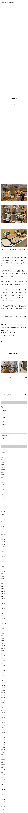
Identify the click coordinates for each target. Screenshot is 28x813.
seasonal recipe (7, 435)
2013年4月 (3, 799)
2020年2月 (3, 643)
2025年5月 (3, 487)
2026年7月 (3, 452)
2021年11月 (3, 591)
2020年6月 (3, 633)
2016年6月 (3, 740)
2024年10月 (3, 504)
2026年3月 (3, 462)
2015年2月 (3, 779)
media (4, 417)
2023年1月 (3, 556)
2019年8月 (3, 658)
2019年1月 (3, 675)
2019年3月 (3, 670)
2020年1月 (3, 645)
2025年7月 (3, 482)
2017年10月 (3, 707)
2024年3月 (3, 521)
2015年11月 (3, 757)
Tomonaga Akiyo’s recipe (9, 438)
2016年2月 (3, 749)
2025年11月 (3, 472)
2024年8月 (3, 509)
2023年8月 (3, 539)
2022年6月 (3, 573)
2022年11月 (3, 561)
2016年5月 (3, 742)
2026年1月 (3, 467)
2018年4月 (3, 695)
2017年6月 (3, 715)
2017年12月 (3, 705)
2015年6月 (3, 769)
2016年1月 (3, 752)
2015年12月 (3, 754)
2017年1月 (3, 725)
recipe (2, 431)
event (4, 414)
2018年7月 (3, 688)
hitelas (9, 377)
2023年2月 (3, 554)
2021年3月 (3, 611)
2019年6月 (3, 663)
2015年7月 (3, 767)
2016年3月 (3, 747)
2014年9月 (3, 792)
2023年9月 (3, 536)
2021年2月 (3, 613)
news (2, 428)
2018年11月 (3, 680)
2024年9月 (3, 507)
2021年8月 (3, 598)
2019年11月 (3, 650)
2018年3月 (3, 697)
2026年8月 (3, 450)
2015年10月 (3, 759)
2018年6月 (3, 690)
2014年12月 (3, 784)
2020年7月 (3, 631)
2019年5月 (3, 665)
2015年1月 (3, 782)
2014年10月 (3, 789)
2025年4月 (3, 489)
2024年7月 (3, 511)
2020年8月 (3, 628)
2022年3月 (3, 581)
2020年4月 (3, 638)
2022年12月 (3, 559)
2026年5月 (3, 457)
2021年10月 (3, 593)
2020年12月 (3, 618)
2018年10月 (3, 683)
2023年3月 (3, 551)
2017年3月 (3, 722)
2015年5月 (3, 772)
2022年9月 (3, 566)
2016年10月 (3, 730)
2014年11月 (3, 787)
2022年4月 (3, 578)
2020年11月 (3, 621)
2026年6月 (3, 455)
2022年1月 (3, 586)
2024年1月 (3, 526)
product (5, 421)
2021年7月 (3, 601)
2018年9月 (3, 685)
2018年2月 (3, 700)
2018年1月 (3, 702)
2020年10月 (3, 623)
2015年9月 (3, 762)
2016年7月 (3, 737)
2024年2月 (3, 524)
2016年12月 (3, 727)
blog (2, 407)
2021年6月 (3, 603)
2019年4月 (3, 668)
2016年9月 (3, 732)
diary (4, 410)
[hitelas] (9, 367)
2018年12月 (3, 678)
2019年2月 (3, 673)
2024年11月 (3, 502)
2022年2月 (3, 583)
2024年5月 (3, 517)
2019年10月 (3, 653)
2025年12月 (3, 469)
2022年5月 (3, 576)
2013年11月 (3, 794)
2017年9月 (3, 710)
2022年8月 (3, 569)
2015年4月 (3, 774)
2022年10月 (3, 564)
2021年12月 (3, 588)
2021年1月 (3, 616)
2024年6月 (3, 514)
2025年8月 (3, 479)
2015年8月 (3, 764)
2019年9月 (3, 655)
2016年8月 (3, 735)
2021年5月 (3, 606)
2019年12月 (3, 648)
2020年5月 (3, 635)
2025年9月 (3, 477)
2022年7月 (3, 571)
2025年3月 (3, 492)
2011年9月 (3, 807)
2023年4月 (3, 549)
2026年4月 (3, 459)
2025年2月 (3, 494)
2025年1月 (3, 497)
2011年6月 (3, 809)
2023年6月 (3, 544)
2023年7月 (3, 541)
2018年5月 (3, 693)
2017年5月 (3, 717)
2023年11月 (3, 531)
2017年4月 (3, 720)
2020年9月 (3, 626)
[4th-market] (8, 2)
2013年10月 (3, 797)
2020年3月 (3, 640)
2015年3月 (3, 777)
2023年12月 (3, 529)
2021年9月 (3, 596)
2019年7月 (3, 660)
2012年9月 (3, 802)
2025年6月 (3, 484)
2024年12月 (3, 499)
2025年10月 (3, 474)
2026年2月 (3, 464)
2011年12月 (3, 804)
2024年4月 (3, 519)
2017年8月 (3, 712)
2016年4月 (3, 745)
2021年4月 (3, 608)
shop (9, 374)
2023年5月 (3, 546)
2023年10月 (3, 534)
